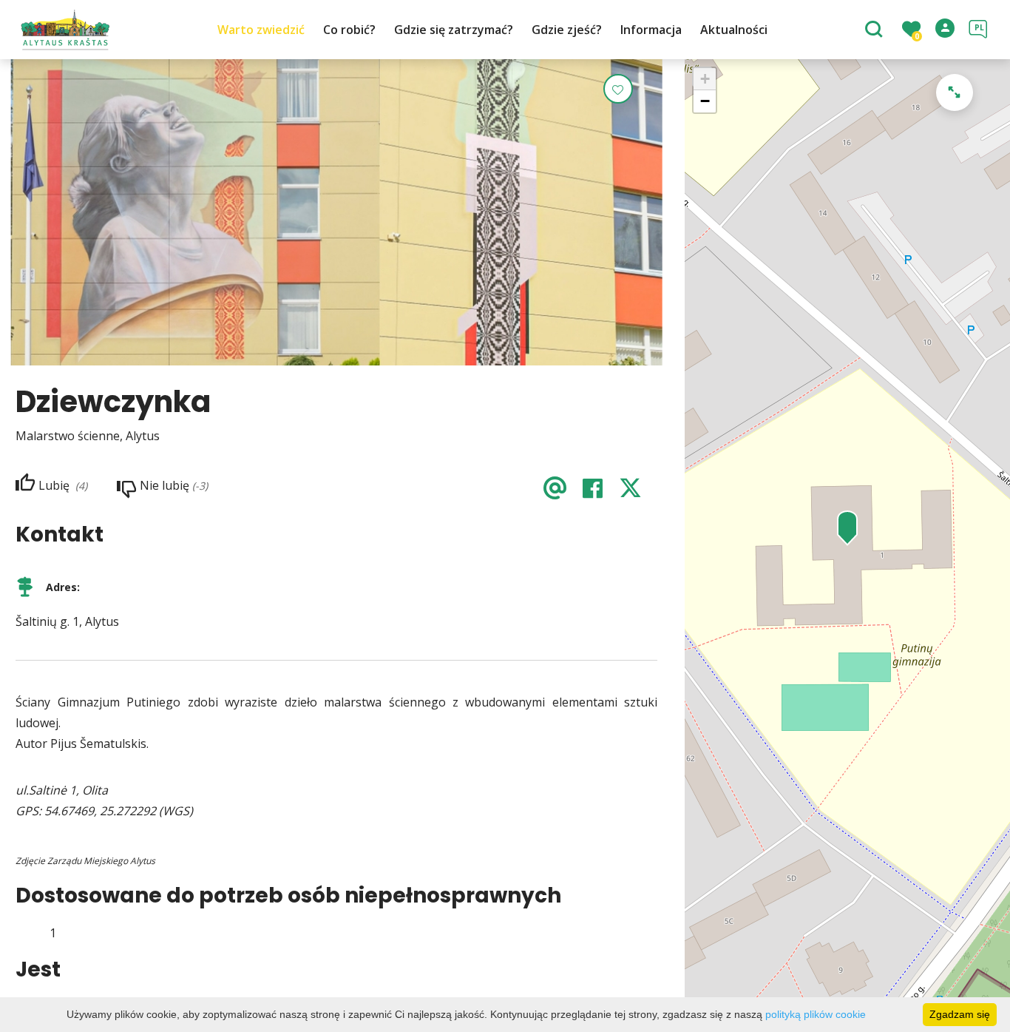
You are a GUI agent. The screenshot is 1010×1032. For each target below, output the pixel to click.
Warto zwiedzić (261, 29)
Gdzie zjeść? (567, 29)
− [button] (705, 101)
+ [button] (705, 79)
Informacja (651, 29)
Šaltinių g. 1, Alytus (67, 621)
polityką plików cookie (815, 1014)
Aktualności (733, 29)
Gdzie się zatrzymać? (453, 29)
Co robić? (349, 29)
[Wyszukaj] (876, 30)
